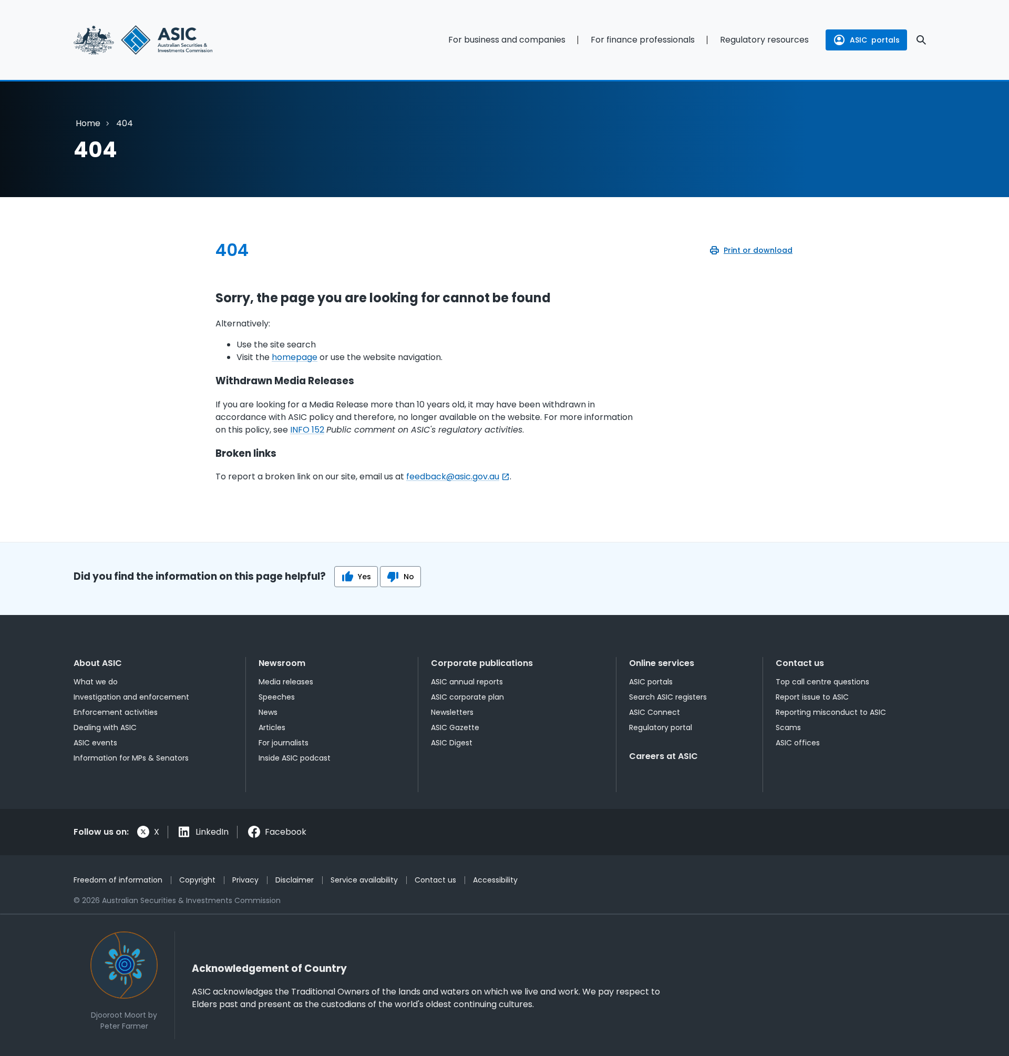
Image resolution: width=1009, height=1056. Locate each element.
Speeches (277, 697)
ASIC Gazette (455, 727)
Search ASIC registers (668, 697)
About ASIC (98, 663)
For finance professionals (643, 40)
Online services (661, 663)
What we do (96, 681)
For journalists (283, 742)
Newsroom (282, 663)
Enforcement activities (116, 712)
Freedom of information (118, 880)
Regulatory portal (660, 727)
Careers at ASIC (663, 756)
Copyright (197, 880)
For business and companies (506, 40)
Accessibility (495, 880)
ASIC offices (798, 742)
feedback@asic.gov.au (452, 476)
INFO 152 (307, 430)
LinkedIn (212, 832)
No (409, 576)
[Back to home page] (168, 40)
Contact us (800, 663)
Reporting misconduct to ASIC (831, 712)
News (268, 712)
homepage (294, 357)
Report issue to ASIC (812, 697)
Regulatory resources (764, 40)
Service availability (364, 880)
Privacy (245, 880)
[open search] (921, 40)
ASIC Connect (654, 712)
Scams (788, 727)
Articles (272, 727)
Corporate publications (482, 663)
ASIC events (95, 742)
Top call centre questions (822, 681)
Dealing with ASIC (105, 727)
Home (88, 123)
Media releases (286, 681)
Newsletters (452, 712)
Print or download (758, 250)
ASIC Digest (451, 742)
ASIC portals (651, 681)
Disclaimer (294, 880)
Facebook (285, 832)
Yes (364, 576)
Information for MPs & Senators (131, 758)
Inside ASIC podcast (295, 758)
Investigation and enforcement (131, 697)
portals (875, 40)
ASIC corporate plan (467, 697)
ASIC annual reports (467, 681)
